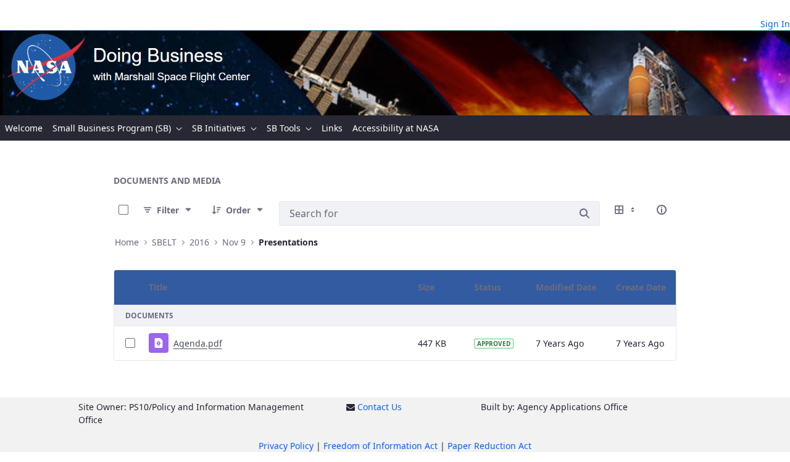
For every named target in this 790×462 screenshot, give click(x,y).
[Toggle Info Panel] (662, 210)
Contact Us (379, 407)
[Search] (584, 213)
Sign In (775, 24)
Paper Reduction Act (489, 446)
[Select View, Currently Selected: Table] (626, 210)
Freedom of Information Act (380, 446)
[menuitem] (24, 128)
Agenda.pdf (197, 343)
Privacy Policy (286, 446)
